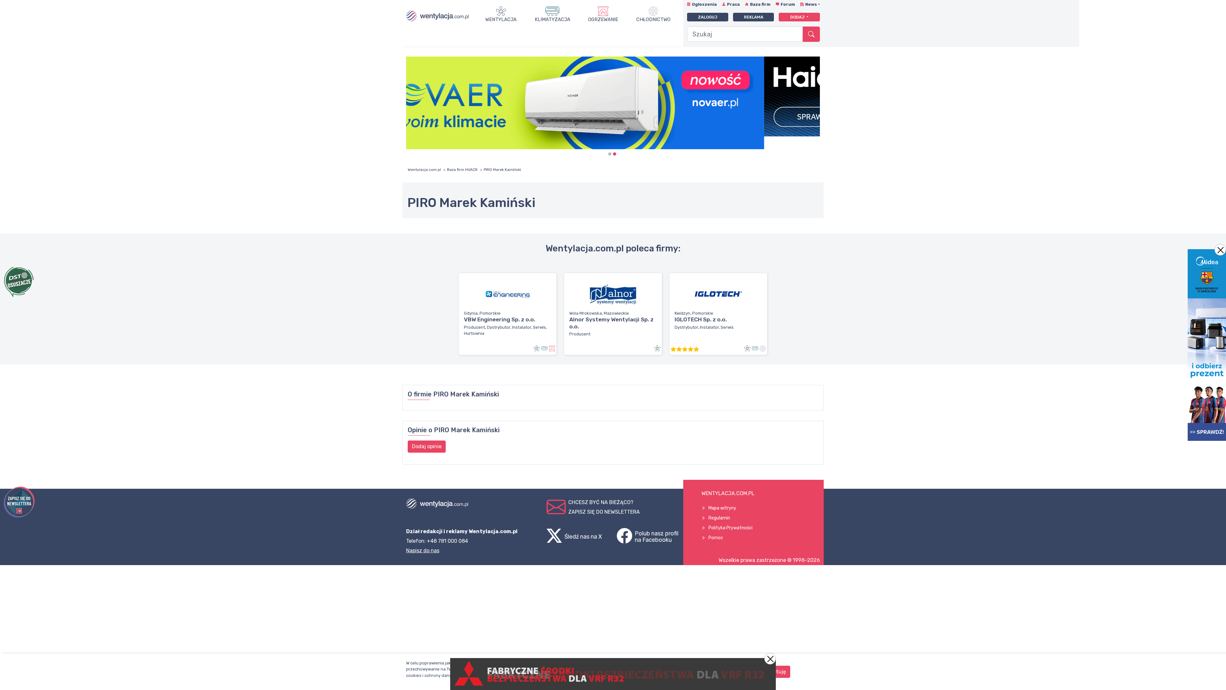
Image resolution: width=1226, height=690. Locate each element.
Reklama (753, 17)
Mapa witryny (722, 508)
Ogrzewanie (603, 19)
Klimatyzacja (552, 19)
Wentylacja (501, 19)
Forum (788, 4)
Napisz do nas (422, 551)
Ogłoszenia (704, 4)
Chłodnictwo (653, 19)
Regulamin (719, 518)
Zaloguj (707, 17)
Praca (733, 4)
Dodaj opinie (427, 446)
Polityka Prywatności (730, 528)
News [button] (811, 4)
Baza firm (760, 4)
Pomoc (715, 537)
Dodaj (798, 17)
